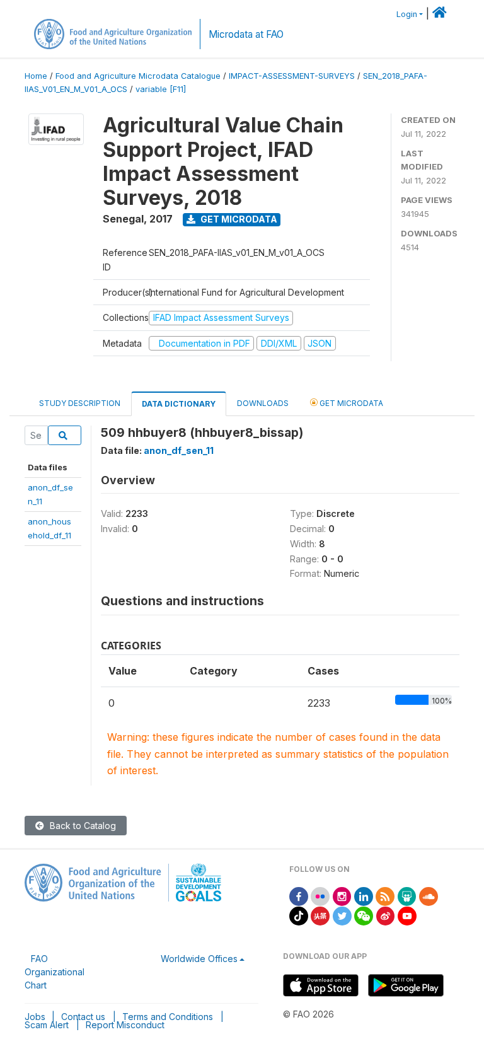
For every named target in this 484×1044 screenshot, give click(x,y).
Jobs (35, 1016)
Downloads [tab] (263, 403)
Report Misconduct (125, 1024)
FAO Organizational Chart (54, 971)
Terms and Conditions (167, 1016)
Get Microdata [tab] (350, 403)
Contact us (83, 1016)
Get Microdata (238, 219)
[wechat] (363, 915)
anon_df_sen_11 (179, 450)
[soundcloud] (428, 895)
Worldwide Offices (199, 958)
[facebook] (298, 895)
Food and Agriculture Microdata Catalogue (138, 76)
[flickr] (320, 895)
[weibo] (385, 915)
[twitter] (342, 915)
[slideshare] (407, 895)
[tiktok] (298, 915)
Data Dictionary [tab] (179, 404)
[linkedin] (363, 895)
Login (406, 14)
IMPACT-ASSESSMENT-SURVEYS (292, 76)
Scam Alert (47, 1024)
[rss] (385, 895)
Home (36, 76)
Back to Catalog (81, 825)
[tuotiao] (320, 915)
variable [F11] (160, 89)
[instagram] (342, 895)
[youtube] (407, 915)
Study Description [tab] (79, 403)
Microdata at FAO (246, 34)
